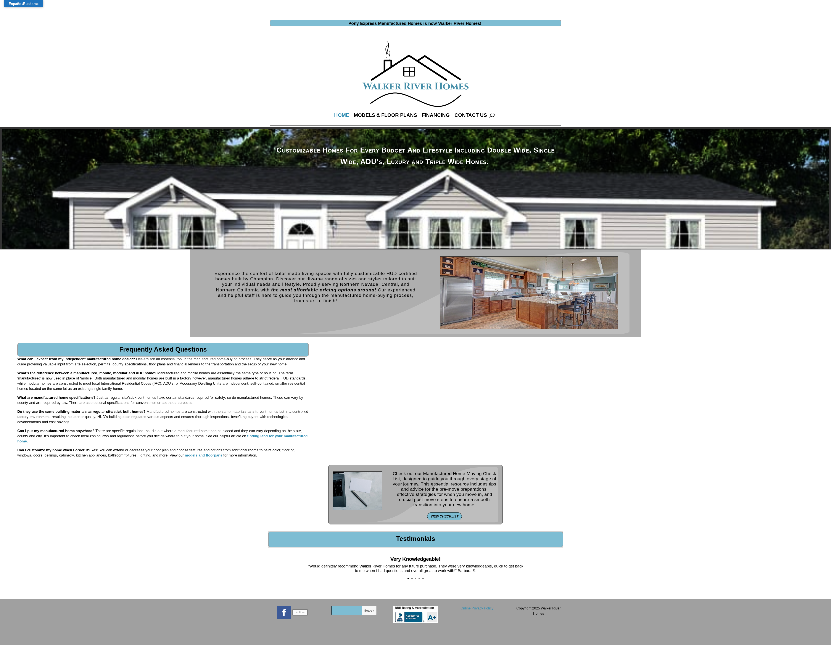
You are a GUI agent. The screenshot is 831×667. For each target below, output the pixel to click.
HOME (341, 115)
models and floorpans (203, 455)
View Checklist (444, 516)
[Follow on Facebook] (284, 612)
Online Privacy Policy (477, 608)
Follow (300, 612)
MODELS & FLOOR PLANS (385, 115)
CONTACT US (470, 115)
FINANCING (436, 115)
